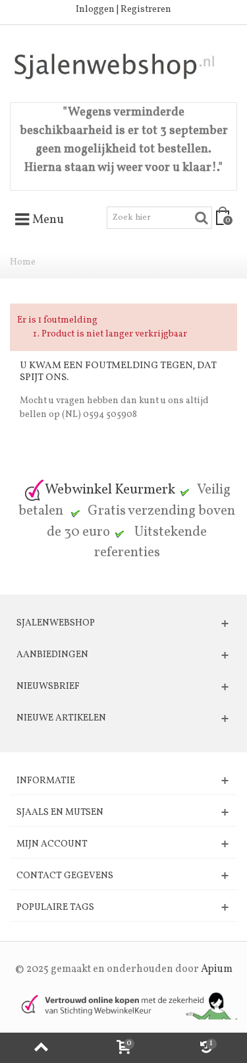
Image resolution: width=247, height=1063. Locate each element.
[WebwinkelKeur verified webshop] (123, 1005)
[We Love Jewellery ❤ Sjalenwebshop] (123, 66)
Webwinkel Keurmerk (110, 489)
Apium (217, 969)
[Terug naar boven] (41, 1048)
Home (23, 262)
